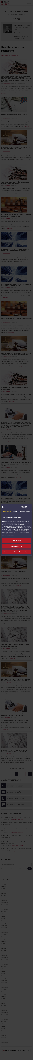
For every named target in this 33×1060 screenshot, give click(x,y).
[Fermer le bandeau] (30, 506)
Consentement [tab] (6, 511)
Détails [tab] (15, 511)
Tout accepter (17, 540)
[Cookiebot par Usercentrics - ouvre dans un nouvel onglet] (20, 507)
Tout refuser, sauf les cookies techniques (16, 551)
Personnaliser (15, 546)
